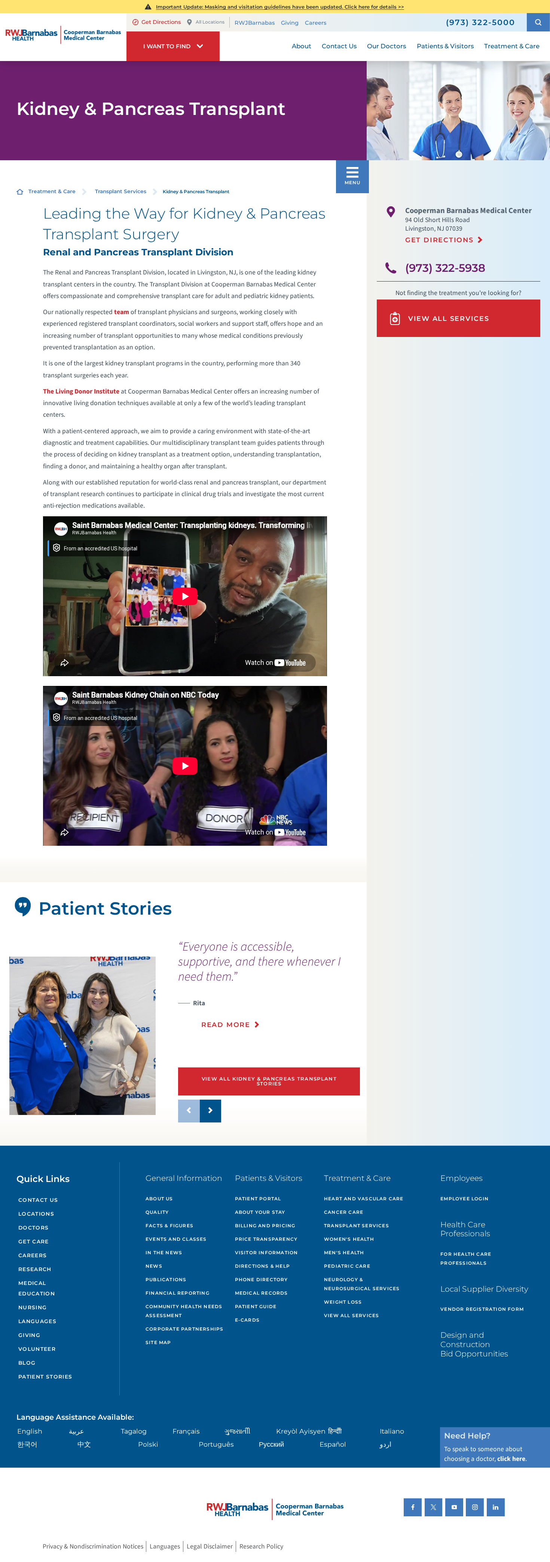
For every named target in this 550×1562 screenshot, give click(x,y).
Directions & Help (262, 1266)
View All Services (448, 318)
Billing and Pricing (265, 1225)
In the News (164, 1252)
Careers (315, 22)
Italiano (392, 1431)
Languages (37, 1321)
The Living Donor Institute (81, 391)
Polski (148, 1444)
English (29, 1431)
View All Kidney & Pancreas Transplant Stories (269, 1081)
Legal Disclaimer (210, 1546)
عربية (76, 1431)
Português (216, 1444)
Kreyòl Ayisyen (301, 1431)
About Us (159, 1198)
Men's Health (344, 1252)
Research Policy (261, 1546)
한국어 (27, 1444)
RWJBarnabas (255, 22)
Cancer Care (343, 1212)
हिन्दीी (335, 1431)
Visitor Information (266, 1252)
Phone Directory (261, 1279)
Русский (271, 1444)
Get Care (33, 1242)
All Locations (210, 22)
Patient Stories (45, 1377)
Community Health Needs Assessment (184, 1311)
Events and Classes (176, 1239)
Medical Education (36, 1288)
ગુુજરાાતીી (237, 1431)
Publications (166, 1279)
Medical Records (261, 1293)
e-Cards (247, 1320)
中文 (84, 1444)
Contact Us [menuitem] (339, 46)
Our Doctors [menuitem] (386, 46)
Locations (36, 1214)
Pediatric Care (347, 1266)
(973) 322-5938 (445, 267)
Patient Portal (258, 1198)
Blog (27, 1363)
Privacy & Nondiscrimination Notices (93, 1546)
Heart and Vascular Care (364, 1198)
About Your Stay (260, 1212)
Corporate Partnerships (184, 1329)
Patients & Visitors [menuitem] (445, 46)
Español (333, 1444)
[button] (538, 22)
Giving (290, 22)
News (154, 1266)
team (121, 312)
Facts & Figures (169, 1225)
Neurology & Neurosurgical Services (362, 1284)
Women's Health (349, 1239)
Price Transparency (266, 1239)
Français (186, 1431)
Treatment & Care (52, 191)
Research (35, 1269)
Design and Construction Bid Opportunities (474, 1344)
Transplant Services (120, 191)
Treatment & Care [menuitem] (512, 46)
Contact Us (38, 1200)
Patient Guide (256, 1306)
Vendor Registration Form (482, 1309)
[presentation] (269, 989)
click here (511, 1459)
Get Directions (161, 22)
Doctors (33, 1228)
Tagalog (134, 1431)
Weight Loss (343, 1302)
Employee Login (464, 1198)
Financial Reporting (178, 1293)
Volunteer (37, 1349)
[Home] (63, 37)
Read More (225, 1024)
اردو (385, 1444)
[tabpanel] (82, 1036)
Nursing (32, 1307)
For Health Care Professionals (465, 1258)
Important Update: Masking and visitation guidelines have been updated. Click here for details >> (280, 7)
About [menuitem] (301, 46)
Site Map (158, 1342)
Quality (157, 1212)
